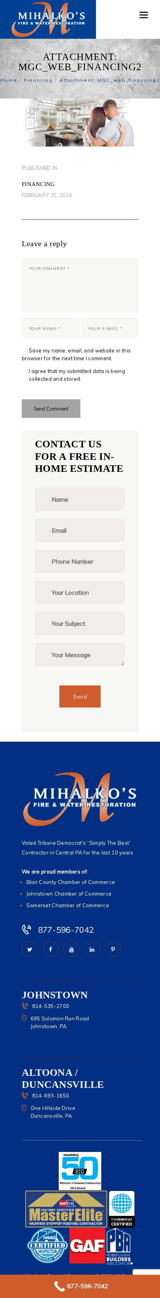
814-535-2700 (51, 1006)
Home (8, 80)
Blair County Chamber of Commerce (70, 882)
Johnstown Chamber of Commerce (69, 894)
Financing (38, 80)
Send (80, 696)
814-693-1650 (51, 1096)
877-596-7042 (66, 930)
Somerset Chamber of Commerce (67, 905)
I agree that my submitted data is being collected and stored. (77, 375)
